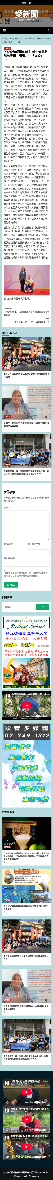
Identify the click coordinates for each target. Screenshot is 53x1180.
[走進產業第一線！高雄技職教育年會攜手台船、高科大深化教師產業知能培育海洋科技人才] (26, 451)
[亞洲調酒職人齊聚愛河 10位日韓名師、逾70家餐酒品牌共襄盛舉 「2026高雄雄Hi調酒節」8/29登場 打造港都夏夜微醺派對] (26, 833)
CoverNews (20, 1176)
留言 (6, 508)
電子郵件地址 (34, 545)
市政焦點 (7, 900)
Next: (32, 320)
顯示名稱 (8, 544)
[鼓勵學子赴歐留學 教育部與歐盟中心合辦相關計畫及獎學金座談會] (26, 403)
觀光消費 (7, 847)
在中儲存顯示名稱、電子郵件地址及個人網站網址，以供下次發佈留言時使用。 (25, 574)
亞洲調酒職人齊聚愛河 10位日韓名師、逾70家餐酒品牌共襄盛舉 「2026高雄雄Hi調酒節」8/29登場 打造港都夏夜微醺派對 (26, 856)
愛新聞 (26, 14)
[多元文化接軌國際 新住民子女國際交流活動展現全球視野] (26, 354)
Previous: (26, 312)
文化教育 (7, 48)
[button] (4, 30)
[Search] (48, 30)
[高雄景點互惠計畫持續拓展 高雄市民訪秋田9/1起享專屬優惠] (26, 886)
